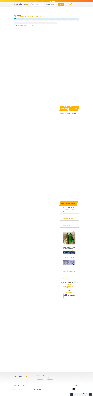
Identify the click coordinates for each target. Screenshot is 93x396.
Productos (49, 377)
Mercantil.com (69, 377)
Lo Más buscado (50, 379)
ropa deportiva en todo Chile (26, 25)
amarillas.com (22, 4)
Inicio (38, 377)
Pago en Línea (59, 377)
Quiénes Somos (40, 379)
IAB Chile (74, 388)
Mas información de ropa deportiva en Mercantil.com (25, 18)
